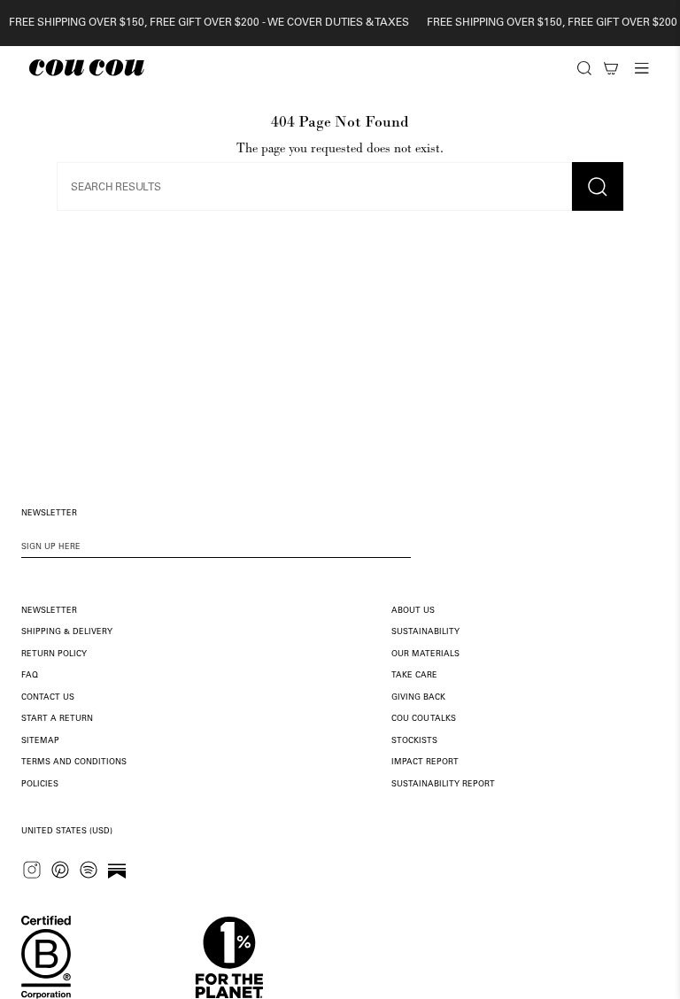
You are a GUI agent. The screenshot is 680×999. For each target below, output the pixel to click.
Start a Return (57, 719)
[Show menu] (642, 67)
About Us (413, 611)
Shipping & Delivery (66, 632)
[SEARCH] (584, 67)
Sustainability (425, 632)
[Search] (584, 67)
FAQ (29, 675)
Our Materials (425, 654)
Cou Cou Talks (423, 719)
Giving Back (418, 697)
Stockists (414, 741)
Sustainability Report (443, 784)
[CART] (611, 67)
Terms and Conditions (74, 762)
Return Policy (54, 654)
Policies (39, 784)
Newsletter (49, 611)
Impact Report (425, 762)
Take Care (414, 675)
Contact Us (47, 697)
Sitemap (40, 741)
